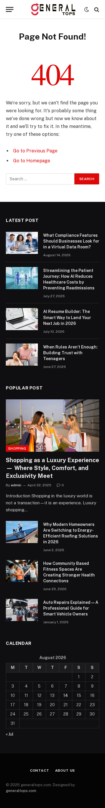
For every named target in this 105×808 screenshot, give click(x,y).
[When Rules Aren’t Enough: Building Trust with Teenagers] (22, 355)
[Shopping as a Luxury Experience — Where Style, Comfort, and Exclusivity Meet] (52, 425)
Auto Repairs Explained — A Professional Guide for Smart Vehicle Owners (70, 608)
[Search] (96, 9)
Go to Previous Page (35, 151)
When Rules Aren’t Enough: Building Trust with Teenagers (70, 353)
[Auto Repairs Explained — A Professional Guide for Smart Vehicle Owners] (22, 610)
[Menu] (9, 9)
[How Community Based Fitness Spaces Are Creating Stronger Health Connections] (22, 571)
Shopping (17, 448)
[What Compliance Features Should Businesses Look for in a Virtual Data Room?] (22, 243)
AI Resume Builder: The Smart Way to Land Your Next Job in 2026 (67, 317)
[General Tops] (52, 9)
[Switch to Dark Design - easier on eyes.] (86, 9)
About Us (65, 770)
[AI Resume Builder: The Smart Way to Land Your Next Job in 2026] (22, 319)
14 (65, 695)
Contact (39, 770)
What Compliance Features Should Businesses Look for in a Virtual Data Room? (71, 241)
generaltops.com (21, 791)
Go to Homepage (31, 160)
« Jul (9, 734)
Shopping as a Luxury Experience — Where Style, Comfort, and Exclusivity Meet (52, 468)
